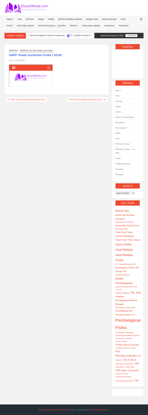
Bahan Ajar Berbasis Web (124, 222)
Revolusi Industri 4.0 (128, 355)
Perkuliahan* (109, 19)
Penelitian (92, 19)
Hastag (30, 19)
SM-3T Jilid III (129, 360)
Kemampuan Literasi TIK (127, 267)
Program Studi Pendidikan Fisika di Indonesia (37, 35)
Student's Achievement (123, 377)
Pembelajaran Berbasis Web (125, 307)
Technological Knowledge (124, 381)
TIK (136, 380)
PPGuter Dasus (25, 26)
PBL (133, 293)
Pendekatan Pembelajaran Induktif (127, 335)
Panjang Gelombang (122, 293)
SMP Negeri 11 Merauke (127, 370)
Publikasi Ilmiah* (91, 26)
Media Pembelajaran (122, 275)
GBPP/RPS (13, 51)
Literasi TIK (120, 271)
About (10, 19)
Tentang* (123, 26)
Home (51, 19)
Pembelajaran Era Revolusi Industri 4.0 (125, 313)
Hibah (41, 19)
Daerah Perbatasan (124, 236)
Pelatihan (119, 296)
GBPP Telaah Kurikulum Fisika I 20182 (28, 100)
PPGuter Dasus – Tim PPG (52, 26)
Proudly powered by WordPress (53, 409)
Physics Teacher (121, 341)
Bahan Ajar (122, 210)
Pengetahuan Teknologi (123, 338)
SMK (136, 363)
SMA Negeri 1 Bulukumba (124, 364)
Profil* (74, 26)
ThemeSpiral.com (100, 409)
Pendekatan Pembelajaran (124, 332)
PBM (138, 293)
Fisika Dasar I (134, 240)
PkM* (123, 19)
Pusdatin (109, 26)
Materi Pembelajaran (70, 19)
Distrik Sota (120, 240)
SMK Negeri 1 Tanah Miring (125, 367)
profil (11, 60)
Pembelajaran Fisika (128, 324)
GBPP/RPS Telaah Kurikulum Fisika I (36, 51)
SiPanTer (118, 360)
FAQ (20, 19)
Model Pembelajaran (124, 281)
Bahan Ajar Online (121, 229)
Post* (10, 26)
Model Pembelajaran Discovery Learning (126, 288)
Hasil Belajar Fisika (124, 257)
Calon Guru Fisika (124, 232)
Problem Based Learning (127, 344)
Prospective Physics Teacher (125, 348)
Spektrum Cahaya (121, 374)
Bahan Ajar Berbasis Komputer (125, 217)
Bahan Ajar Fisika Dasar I (127, 225)
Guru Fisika (123, 244)
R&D (117, 351)
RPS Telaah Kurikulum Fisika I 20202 (86, 100)
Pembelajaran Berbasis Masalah (126, 302)
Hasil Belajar (124, 249)
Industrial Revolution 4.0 (127, 264)
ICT (116, 264)
